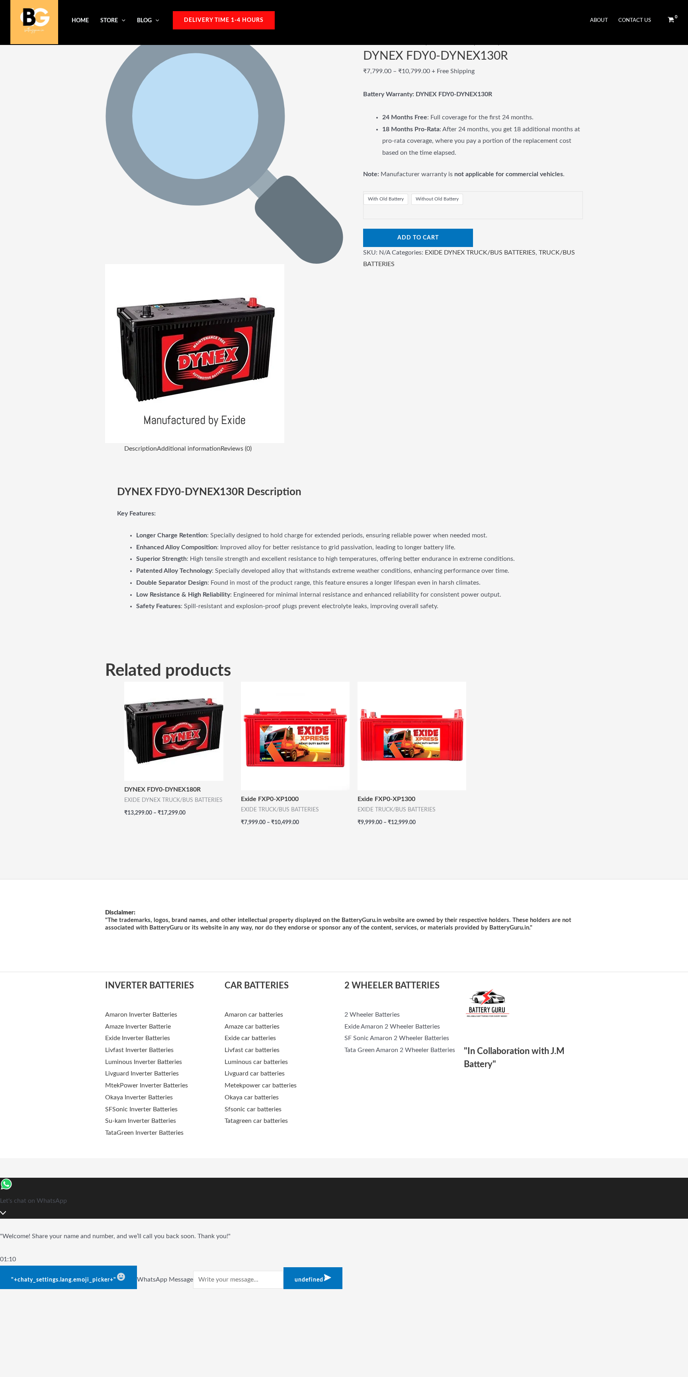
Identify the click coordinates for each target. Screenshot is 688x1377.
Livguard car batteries (255, 1073)
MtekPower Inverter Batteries (146, 1085)
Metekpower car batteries (261, 1085)
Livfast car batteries (252, 1050)
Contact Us (634, 20)
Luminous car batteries (256, 1062)
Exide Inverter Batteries (137, 1038)
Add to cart (418, 238)
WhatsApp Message (165, 1279)
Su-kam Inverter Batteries (140, 1121)
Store (109, 20)
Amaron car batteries (254, 1014)
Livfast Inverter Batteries (139, 1050)
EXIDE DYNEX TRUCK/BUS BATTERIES (480, 252)
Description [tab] (140, 448)
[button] (121, 20)
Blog (144, 20)
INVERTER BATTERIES (149, 985)
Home (80, 20)
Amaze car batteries (252, 1026)
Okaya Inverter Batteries (139, 1097)
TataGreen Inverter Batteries (144, 1133)
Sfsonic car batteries (253, 1109)
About (599, 20)
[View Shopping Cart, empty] (671, 20)
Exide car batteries (250, 1038)
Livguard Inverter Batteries (142, 1073)
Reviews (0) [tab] (236, 448)
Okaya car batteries (252, 1097)
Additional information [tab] (189, 448)
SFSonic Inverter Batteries (141, 1109)
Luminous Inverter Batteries (143, 1062)
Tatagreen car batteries (256, 1121)
